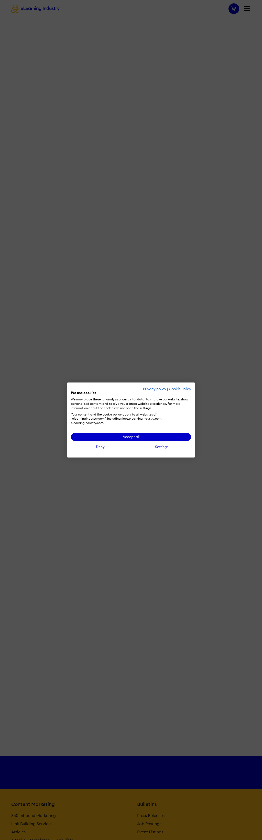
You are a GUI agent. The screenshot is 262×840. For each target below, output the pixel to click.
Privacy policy (154, 389)
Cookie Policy (180, 389)
